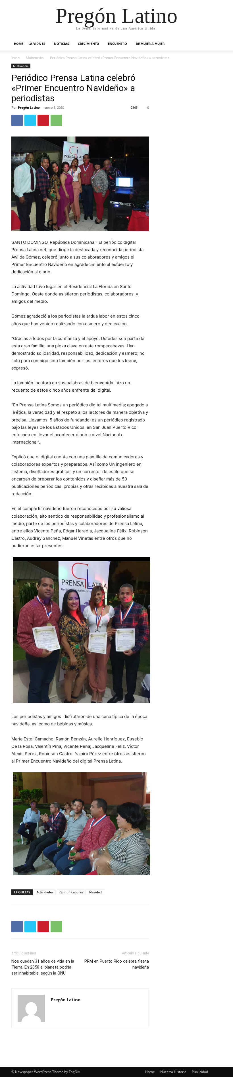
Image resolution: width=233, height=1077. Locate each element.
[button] (215, 44)
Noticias (61, 43)
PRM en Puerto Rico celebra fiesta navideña (116, 964)
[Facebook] (17, 120)
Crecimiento (88, 43)
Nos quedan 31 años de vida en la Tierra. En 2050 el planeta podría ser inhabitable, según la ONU (42, 967)
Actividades (44, 892)
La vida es (36, 43)
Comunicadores (71, 892)
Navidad (95, 892)
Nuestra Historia (173, 1071)
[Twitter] (30, 120)
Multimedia (35, 57)
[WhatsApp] (56, 120)
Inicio (15, 57)
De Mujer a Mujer (150, 43)
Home (18, 43)
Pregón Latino (29, 107)
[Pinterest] (43, 120)
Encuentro (117, 43)
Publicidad (200, 1071)
